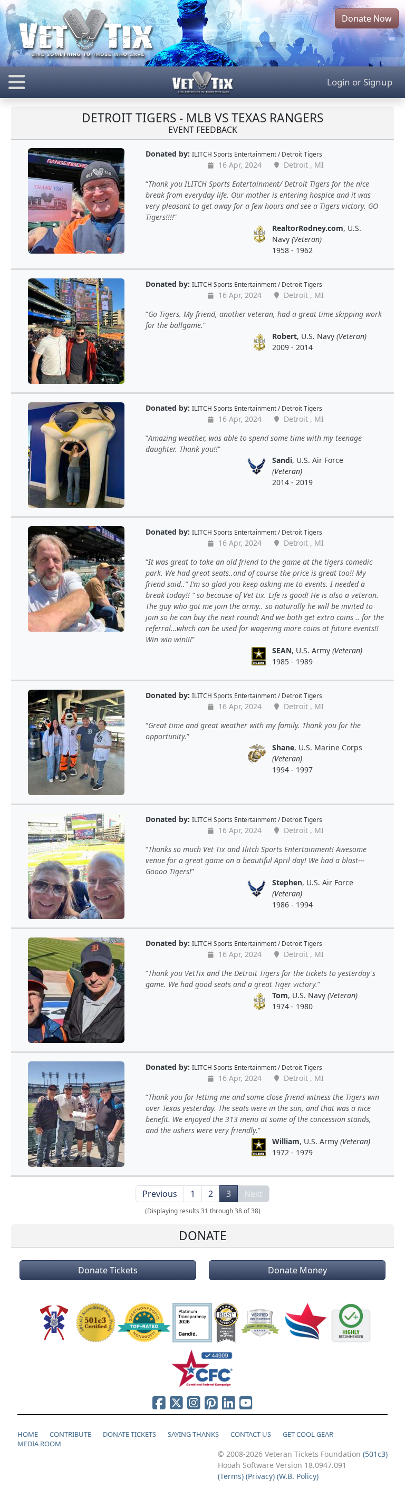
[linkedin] (228, 1403)
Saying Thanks (193, 1434)
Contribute (70, 1434)
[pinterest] (211, 1403)
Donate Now (367, 18)
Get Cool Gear (308, 1434)
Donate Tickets (108, 1270)
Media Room (39, 1443)
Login (338, 82)
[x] (176, 1403)
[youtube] (246, 1403)
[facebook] (159, 1403)
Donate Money (297, 1270)
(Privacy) (260, 1476)
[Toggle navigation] (67, 82)
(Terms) (231, 1476)
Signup (377, 82)
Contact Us (250, 1434)
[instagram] (193, 1403)
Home (27, 1434)
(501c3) (375, 1454)
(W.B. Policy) (298, 1476)
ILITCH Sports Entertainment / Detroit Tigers (257, 154)
